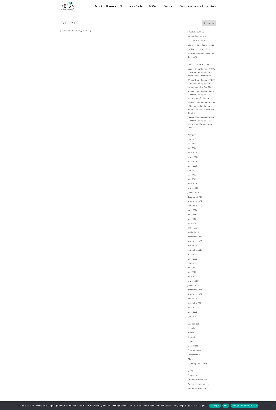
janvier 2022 (193, 285)
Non (226, 405)
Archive (191, 332)
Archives (211, 6)
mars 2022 (192, 276)
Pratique (168, 6)
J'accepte (215, 405)
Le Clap (153, 6)
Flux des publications (197, 380)
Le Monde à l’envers (197, 36)
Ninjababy (204, 98)
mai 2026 (192, 144)
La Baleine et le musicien (199, 49)
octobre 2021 (194, 298)
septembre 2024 (195, 205)
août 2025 (192, 161)
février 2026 (193, 157)
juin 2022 (192, 263)
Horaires (111, 6)
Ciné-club (192, 341)
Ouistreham (205, 75)
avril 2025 (192, 179)
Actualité (191, 328)
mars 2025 (192, 183)
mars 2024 (192, 210)
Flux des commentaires (198, 384)
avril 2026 (192, 148)
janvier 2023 (193, 232)
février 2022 (193, 281)
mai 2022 (192, 267)
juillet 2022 (192, 259)
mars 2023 (192, 223)
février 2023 (193, 228)
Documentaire (194, 355)
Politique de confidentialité (244, 405)
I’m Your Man (206, 87)
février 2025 (193, 188)
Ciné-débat (193, 346)
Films (122, 6)
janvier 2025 (193, 192)
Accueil (98, 6)
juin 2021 (192, 316)
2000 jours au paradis (197, 40)
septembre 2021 (195, 303)
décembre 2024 (195, 197)
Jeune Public (135, 6)
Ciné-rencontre (194, 350)
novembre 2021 (195, 294)
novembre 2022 (195, 241)
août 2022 (192, 254)
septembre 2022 (195, 250)
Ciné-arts (192, 337)
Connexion (192, 375)
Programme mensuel (191, 6)
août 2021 (192, 307)
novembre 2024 (195, 201)
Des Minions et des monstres (201, 45)
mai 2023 (192, 214)
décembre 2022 (195, 237)
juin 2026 (192, 139)
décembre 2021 (195, 290)
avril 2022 (192, 272)
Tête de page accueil (197, 363)
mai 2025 (192, 175)
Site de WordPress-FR (198, 388)
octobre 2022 (194, 245)
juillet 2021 (192, 312)
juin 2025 (192, 170)
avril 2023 (192, 219)
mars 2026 (192, 152)
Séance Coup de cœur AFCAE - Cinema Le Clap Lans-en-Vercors (201, 72)
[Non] (272, 405)
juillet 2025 (192, 166)
